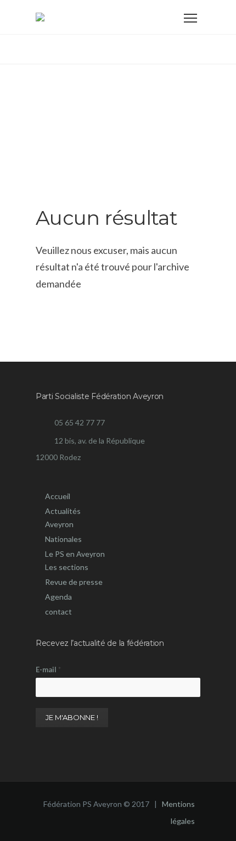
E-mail (48, 669)
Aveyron (59, 524)
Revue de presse (74, 582)
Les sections (66, 567)
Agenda (58, 596)
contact (58, 611)
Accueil (57, 496)
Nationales (63, 539)
